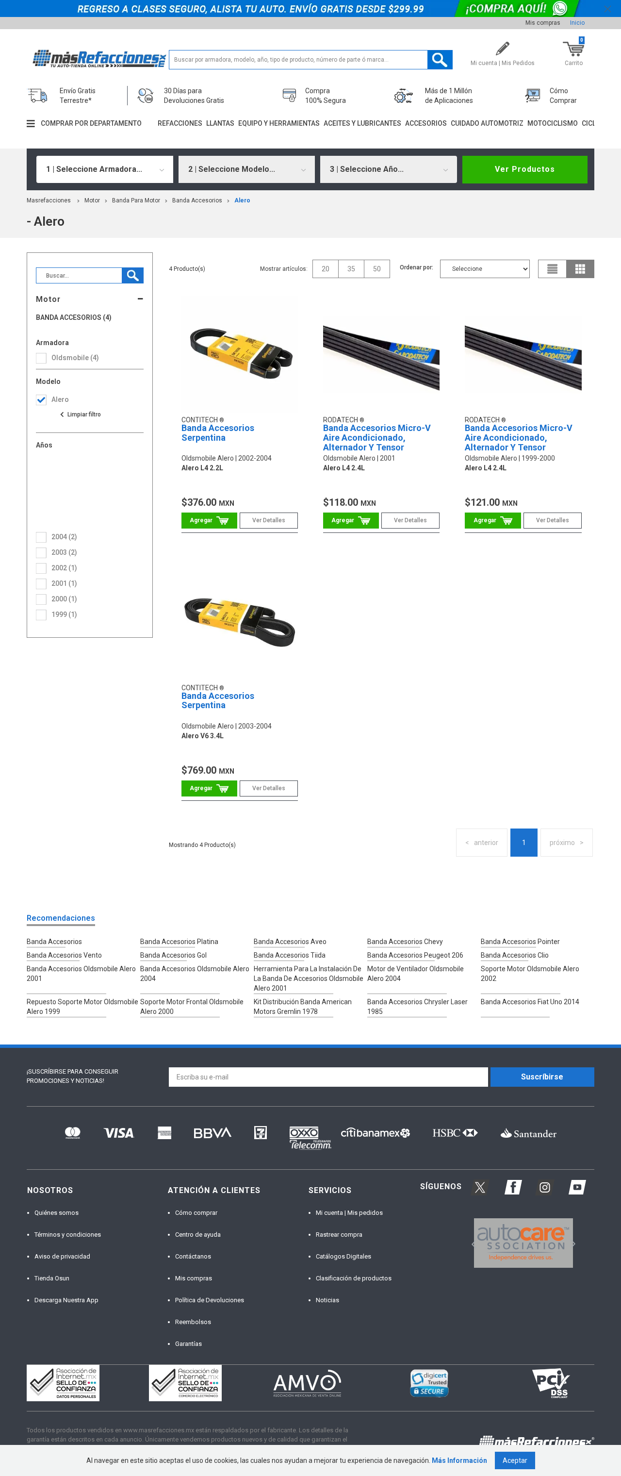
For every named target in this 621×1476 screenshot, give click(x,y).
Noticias (327, 1300)
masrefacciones (49, 200)
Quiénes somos (56, 1212)
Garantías (188, 1343)
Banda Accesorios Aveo (290, 941)
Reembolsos (193, 1322)
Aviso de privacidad (62, 1256)
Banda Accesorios (197, 200)
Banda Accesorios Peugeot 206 (415, 955)
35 (351, 269)
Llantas (220, 123)
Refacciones (180, 123)
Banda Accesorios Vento (64, 955)
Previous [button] (471, 1243)
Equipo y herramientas (279, 123)
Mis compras (542, 22)
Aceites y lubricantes (362, 123)
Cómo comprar (196, 1212)
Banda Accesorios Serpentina (217, 433)
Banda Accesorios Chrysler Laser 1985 (417, 1006)
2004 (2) (64, 537)
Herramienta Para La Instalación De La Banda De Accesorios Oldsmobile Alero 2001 (308, 978)
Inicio (577, 22)
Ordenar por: (416, 267)
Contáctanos (193, 1256)
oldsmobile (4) (75, 358)
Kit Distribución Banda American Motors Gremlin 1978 (303, 1006)
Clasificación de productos (354, 1278)
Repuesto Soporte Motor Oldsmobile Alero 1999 (82, 1006)
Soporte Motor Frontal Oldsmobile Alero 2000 (192, 1006)
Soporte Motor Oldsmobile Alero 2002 (530, 973)
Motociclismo (552, 123)
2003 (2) (64, 552)
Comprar (209, 521)
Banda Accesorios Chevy (405, 941)
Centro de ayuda (198, 1234)
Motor (92, 200)
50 (377, 269)
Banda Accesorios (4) (74, 317)
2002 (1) (64, 568)
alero (242, 200)
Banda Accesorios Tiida (290, 955)
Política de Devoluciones (209, 1300)
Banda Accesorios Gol (173, 955)
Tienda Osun (51, 1278)
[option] (523, 1243)
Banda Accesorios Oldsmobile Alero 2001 (81, 973)
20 (325, 269)
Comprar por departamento (91, 123)
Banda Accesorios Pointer (520, 941)
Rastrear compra (339, 1234)
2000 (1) (64, 599)
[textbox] (311, 59)
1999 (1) (64, 614)
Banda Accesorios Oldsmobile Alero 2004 (194, 973)
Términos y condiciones (67, 1234)
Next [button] (572, 1243)
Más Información (459, 1460)
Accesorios (426, 123)
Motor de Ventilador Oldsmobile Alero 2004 (415, 973)
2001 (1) (64, 583)
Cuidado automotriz (487, 123)
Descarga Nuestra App (66, 1300)
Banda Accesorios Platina (179, 941)
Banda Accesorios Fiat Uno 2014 (530, 1002)
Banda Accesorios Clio (515, 955)
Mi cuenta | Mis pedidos (349, 1212)
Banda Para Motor (136, 200)
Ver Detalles (268, 520)
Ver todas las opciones (80, 414)
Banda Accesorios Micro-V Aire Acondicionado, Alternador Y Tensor (377, 437)
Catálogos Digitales (343, 1256)
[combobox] (104, 169)
